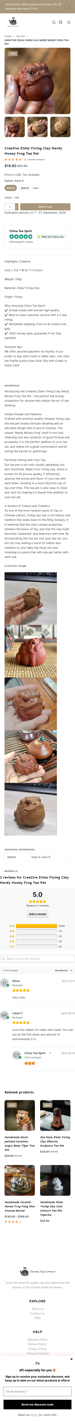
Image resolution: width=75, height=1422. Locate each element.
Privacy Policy (37, 1349)
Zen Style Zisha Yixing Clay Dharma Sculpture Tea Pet (55, 1141)
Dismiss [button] (67, 6)
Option (14, 180)
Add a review (37, 914)
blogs (34, 1415)
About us (37, 1309)
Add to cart (45, 206)
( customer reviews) (34, 159)
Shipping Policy (37, 1339)
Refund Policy (37, 1344)
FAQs (37, 1318)
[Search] (53, 22)
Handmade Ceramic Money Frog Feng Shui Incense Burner (20, 1206)
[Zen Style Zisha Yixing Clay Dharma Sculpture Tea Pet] (55, 1115)
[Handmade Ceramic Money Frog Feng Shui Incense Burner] (20, 1180)
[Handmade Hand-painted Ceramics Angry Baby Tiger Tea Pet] (20, 1115)
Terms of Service (37, 1353)
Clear (36, 187)
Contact (36, 1313)
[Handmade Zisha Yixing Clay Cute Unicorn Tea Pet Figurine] (55, 1180)
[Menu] (68, 22)
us (43, 1313)
